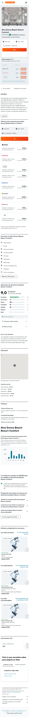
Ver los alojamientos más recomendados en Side (22, 599)
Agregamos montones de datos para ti (12, 699)
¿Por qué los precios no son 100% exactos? (11, 702)
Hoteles (13, 710)
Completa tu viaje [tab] (8, 664)
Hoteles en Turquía (9, 712)
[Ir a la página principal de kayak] (10, 2)
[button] (2, 2)
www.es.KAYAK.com (6, 710)
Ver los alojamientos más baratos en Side (22, 566)
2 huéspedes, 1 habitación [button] (10, 45)
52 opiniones (21, 34)
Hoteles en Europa (21, 710)
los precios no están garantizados (13, 692)
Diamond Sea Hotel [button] (6, 554)
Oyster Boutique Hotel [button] (7, 587)
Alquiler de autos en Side (10, 673)
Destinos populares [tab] (20, 664)
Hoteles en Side (8, 676)
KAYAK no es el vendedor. (9, 696)
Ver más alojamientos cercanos (22, 533)
